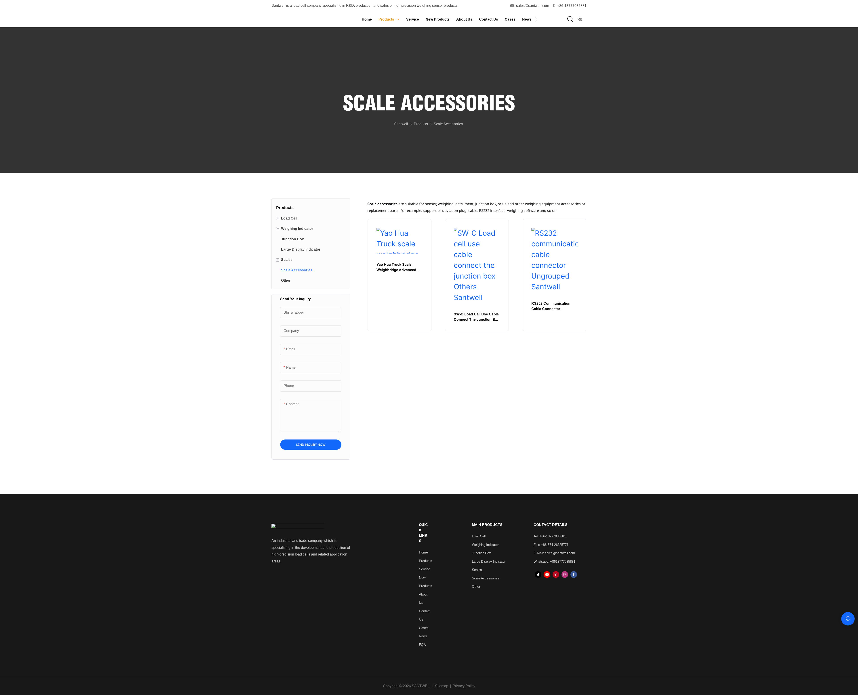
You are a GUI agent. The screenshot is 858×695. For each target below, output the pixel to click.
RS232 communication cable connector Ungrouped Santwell (550, 306)
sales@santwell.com (532, 6)
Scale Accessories (448, 124)
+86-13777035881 (572, 6)
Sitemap (441, 686)
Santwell (401, 124)
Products (421, 124)
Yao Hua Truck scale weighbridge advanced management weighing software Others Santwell (397, 267)
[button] (536, 19)
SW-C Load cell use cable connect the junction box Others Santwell (476, 317)
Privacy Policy (464, 686)
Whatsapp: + (543, 561)
